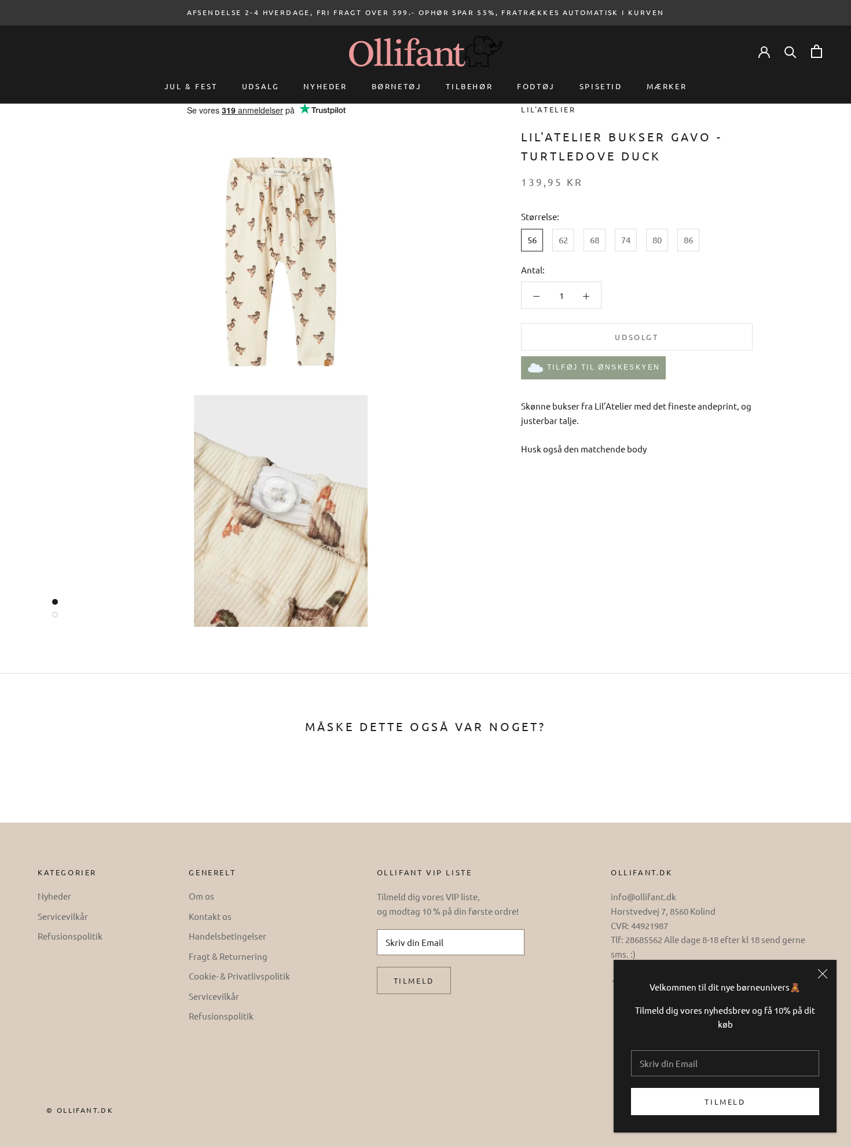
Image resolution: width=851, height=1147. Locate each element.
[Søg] (790, 51)
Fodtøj (536, 86)
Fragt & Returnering (228, 956)
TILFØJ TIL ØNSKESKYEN (603, 368)
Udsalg (261, 86)
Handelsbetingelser (227, 935)
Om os (201, 895)
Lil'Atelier (548, 109)
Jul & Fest (191, 86)
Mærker (667, 86)
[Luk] (822, 974)
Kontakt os (210, 916)
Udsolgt (636, 337)
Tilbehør (469, 86)
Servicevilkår (63, 916)
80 (657, 240)
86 (688, 240)
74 (625, 240)
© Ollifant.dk (79, 1110)
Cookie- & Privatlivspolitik (239, 975)
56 (532, 240)
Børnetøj (397, 86)
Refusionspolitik (70, 935)
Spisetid (600, 86)
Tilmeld (725, 1101)
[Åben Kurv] (816, 51)
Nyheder (325, 86)
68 (594, 240)
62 (563, 240)
